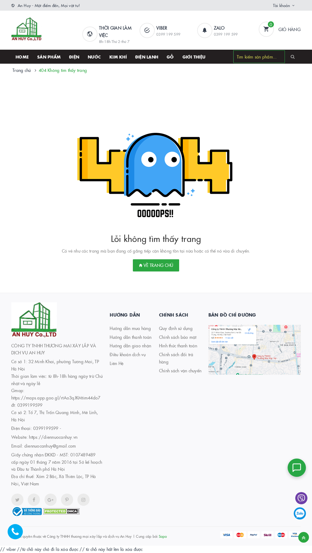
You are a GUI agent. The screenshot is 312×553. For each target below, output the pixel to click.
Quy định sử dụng (176, 328)
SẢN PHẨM (49, 56)
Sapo (163, 536)
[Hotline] (18, 534)
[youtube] (67, 500)
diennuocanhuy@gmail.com (50, 446)
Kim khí (118, 56)
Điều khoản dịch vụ (128, 354)
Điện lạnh (146, 56)
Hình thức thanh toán (178, 345)
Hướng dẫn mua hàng (130, 328)
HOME (22, 56)
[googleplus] (50, 500)
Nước (94, 56)
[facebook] (34, 500)
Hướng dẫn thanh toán (130, 337)
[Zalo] (300, 513)
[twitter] (17, 500)
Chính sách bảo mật (178, 337)
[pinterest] (83, 500)
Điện (74, 56)
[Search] (293, 56)
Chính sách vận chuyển (180, 370)
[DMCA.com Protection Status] (61, 511)
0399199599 (45, 428)
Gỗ (170, 56)
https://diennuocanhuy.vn (53, 437)
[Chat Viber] (301, 498)
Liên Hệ (116, 363)
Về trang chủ (157, 265)
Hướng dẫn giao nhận (130, 345)
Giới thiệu (194, 56)
